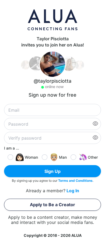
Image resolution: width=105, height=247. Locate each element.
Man (63, 157)
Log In (72, 190)
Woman (31, 157)
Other (93, 157)
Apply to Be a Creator (52, 204)
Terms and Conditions (75, 181)
